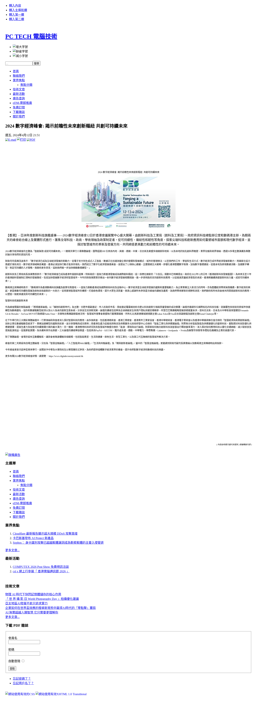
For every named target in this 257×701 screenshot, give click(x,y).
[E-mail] (10, 139)
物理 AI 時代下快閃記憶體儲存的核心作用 (33, 594)
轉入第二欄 (16, 19)
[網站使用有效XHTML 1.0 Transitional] (61, 694)
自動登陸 (14, 661)
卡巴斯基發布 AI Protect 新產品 (33, 538)
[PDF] (31, 139)
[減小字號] (20, 55)
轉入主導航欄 (18, 10)
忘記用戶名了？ (23, 683)
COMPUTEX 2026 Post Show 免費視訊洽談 (41, 566)
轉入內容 (15, 5)
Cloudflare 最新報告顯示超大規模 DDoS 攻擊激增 (45, 533)
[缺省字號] (20, 51)
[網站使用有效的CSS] (20, 694)
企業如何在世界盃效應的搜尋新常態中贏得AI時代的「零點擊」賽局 (50, 608)
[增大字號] (20, 46)
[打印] (21, 139)
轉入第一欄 (16, 14)
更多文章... (12, 550)
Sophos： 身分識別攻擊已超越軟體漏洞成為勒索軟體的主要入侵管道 (58, 542)
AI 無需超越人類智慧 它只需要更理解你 (31, 612)
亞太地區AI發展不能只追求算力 (26, 603)
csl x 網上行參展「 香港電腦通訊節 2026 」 (41, 571)
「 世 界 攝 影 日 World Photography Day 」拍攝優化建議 (42, 598)
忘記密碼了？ (22, 678)
